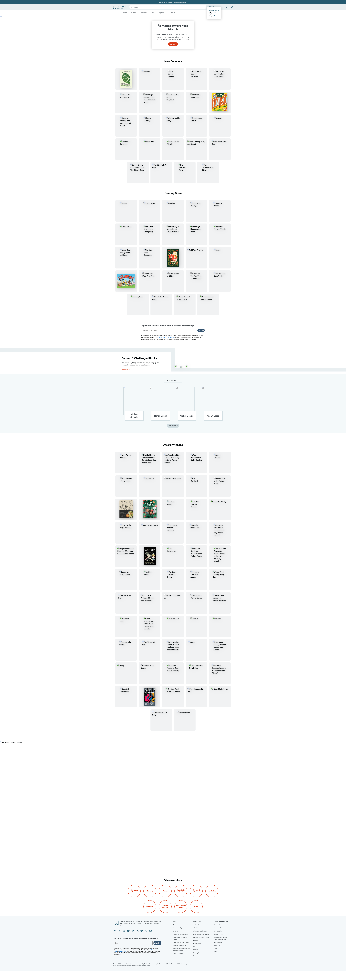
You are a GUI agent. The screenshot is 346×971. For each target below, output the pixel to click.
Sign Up (201, 330)
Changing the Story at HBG (181, 942)
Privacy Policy (218, 928)
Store (152, 13)
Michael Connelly (134, 415)
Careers (195, 940)
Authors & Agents (198, 925)
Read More (173, 44)
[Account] (225, 7)
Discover (144, 13)
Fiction (165, 891)
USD (214, 13)
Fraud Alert (217, 945)
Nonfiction (212, 891)
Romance (149, 906)
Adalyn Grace (213, 415)
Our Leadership (177, 928)
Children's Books (134, 891)
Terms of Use (218, 925)
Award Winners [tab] (173, 444)
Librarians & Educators (200, 931)
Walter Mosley (186, 415)
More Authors (172, 425)
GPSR (215, 952)
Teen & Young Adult (181, 906)
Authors (133, 13)
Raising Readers (198, 953)
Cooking (150, 891)
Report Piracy (218, 942)
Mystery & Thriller (196, 891)
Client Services (197, 928)
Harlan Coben (160, 415)
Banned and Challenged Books (180, 938)
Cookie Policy (218, 931)
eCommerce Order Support (201, 934)
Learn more (125, 370)
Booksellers (196, 956)
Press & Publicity (178, 954)
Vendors (195, 949)
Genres (124, 13)
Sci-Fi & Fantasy (165, 906)
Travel (196, 906)
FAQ (194, 946)
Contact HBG (197, 943)
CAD (214, 16)
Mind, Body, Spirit (181, 891)
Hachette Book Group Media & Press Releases (181, 949)
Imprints (161, 13)
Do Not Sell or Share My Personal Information (221, 938)
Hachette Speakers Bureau (201, 937)
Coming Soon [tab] (173, 193)
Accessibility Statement (180, 945)
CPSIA (216, 948)
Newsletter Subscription (180, 934)
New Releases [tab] (173, 61)
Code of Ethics (218, 934)
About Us (172, 13)
